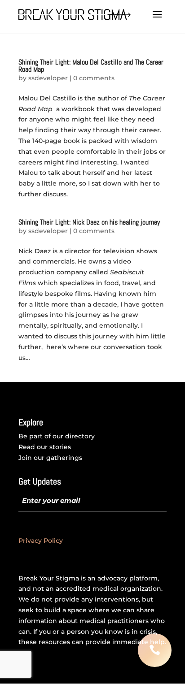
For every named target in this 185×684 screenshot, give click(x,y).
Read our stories (44, 447)
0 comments (94, 78)
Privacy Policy (40, 541)
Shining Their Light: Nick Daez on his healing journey (89, 222)
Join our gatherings (50, 458)
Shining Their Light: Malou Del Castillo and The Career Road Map (90, 65)
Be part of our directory (56, 436)
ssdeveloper (48, 78)
